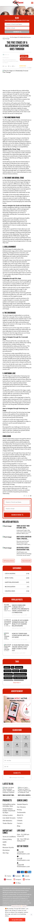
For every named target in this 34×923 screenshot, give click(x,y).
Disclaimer (6, 850)
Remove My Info (8, 847)
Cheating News (10, 591)
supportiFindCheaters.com (23, 865)
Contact (19, 818)
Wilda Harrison (15, 628)
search (16, 773)
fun (13, 667)
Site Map (6, 853)
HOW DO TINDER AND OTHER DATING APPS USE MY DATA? (20, 635)
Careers (19, 823)
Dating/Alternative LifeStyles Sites (9, 805)
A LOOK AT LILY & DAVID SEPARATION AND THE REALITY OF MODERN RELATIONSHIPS (20, 623)
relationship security (20, 674)
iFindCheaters (6, 57)
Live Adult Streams (9, 818)
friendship (16, 670)
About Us (20, 815)
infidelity (7, 667)
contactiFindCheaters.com (23, 853)
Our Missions (21, 807)
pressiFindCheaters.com (23, 859)
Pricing (19, 809)
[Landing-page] (18, 3)
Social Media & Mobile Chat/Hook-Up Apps (9, 810)
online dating (8, 674)
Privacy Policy (7, 839)
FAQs (4, 845)
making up (23, 670)
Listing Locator (8, 815)
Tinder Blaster (7, 823)
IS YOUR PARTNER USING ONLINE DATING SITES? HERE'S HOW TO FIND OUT (20, 647)
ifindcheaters (8, 677)
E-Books (19, 820)
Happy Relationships (26, 59)
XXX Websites (7, 820)
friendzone (7, 670)
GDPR (4, 842)
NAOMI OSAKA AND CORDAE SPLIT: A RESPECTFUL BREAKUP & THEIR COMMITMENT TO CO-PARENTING (20, 608)
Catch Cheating (10, 573)
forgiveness (19, 667)
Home (4, 37)
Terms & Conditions (9, 836)
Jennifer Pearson (16, 615)
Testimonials (21, 812)
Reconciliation (10, 586)
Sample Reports (22, 804)
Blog (8, 37)
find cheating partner (20, 677)
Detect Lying (24, 56)
